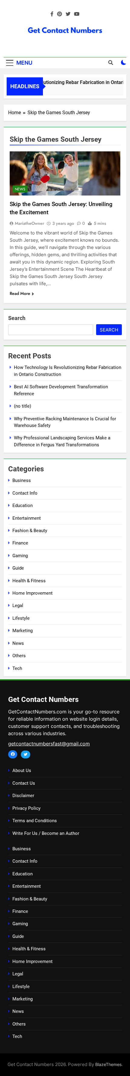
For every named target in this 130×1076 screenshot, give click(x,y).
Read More (20, 293)
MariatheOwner (29, 223)
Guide (18, 568)
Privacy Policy (26, 808)
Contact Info (24, 493)
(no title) (22, 406)
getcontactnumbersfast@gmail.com (49, 744)
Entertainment (26, 518)
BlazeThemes (108, 1064)
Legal (17, 605)
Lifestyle (21, 618)
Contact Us (23, 783)
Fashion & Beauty (29, 530)
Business (21, 480)
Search (16, 318)
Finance (20, 543)
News (20, 189)
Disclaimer (23, 795)
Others (19, 655)
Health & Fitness (29, 580)
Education (22, 505)
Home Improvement (32, 593)
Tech (17, 668)
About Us (21, 770)
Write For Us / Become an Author (45, 833)
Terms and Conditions (34, 820)
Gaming (20, 555)
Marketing (22, 630)
